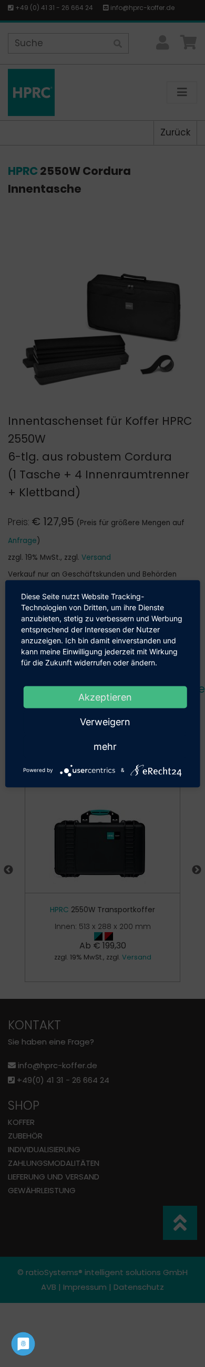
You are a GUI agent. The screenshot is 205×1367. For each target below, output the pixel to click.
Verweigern (105, 721)
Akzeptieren (105, 696)
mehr (105, 746)
